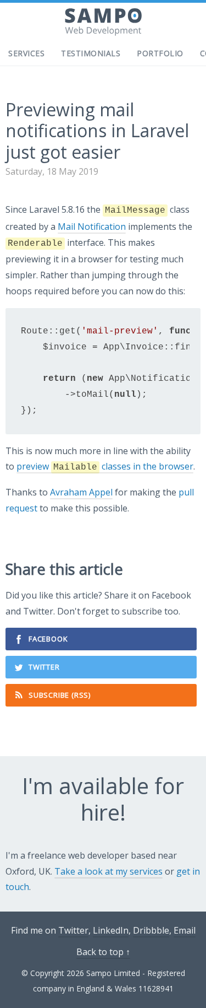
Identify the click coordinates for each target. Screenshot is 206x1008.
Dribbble (151, 930)
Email (185, 930)
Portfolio (160, 53)
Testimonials (90, 53)
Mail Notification (92, 226)
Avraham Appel (81, 492)
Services (26, 53)
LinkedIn (111, 930)
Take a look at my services (108, 871)
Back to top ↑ (103, 952)
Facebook (48, 639)
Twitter (44, 667)
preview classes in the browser (104, 466)
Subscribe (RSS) (60, 695)
